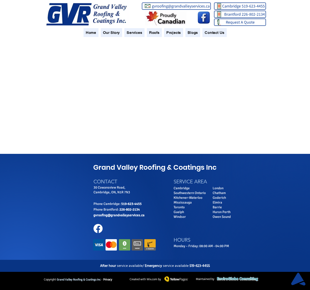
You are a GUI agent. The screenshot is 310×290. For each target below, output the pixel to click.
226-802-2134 (129, 209)
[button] (111, 32)
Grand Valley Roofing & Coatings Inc (155, 167)
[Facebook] (98, 228)
